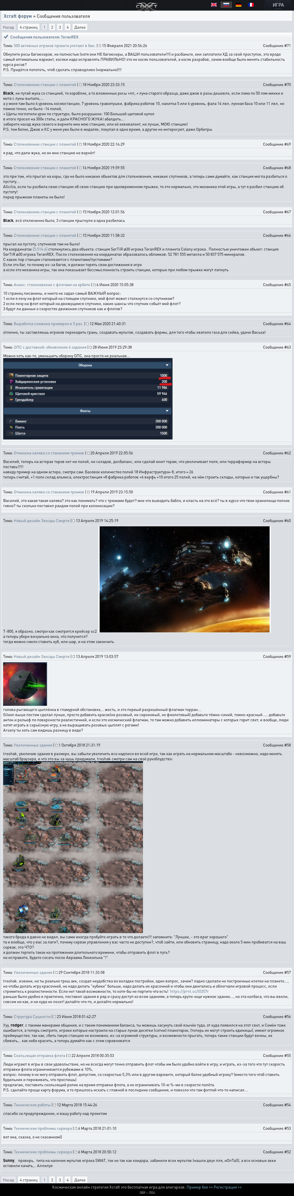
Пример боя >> (200, 1186)
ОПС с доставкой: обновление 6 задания (50, 346)
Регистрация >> (228, 1186)
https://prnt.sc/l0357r (189, 991)
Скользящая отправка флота (39, 1055)
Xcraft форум (18, 16)
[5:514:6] (40, 248)
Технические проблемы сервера (43, 1128)
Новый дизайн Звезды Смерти (41, 520)
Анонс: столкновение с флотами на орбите (52, 284)
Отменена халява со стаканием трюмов (49, 452)
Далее (80, 27)
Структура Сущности (32, 1016)
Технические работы (32, 1104)
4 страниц (29, 27)
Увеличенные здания (33, 744)
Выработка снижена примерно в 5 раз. (48, 323)
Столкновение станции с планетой (45, 84)
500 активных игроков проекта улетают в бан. (55, 45)
